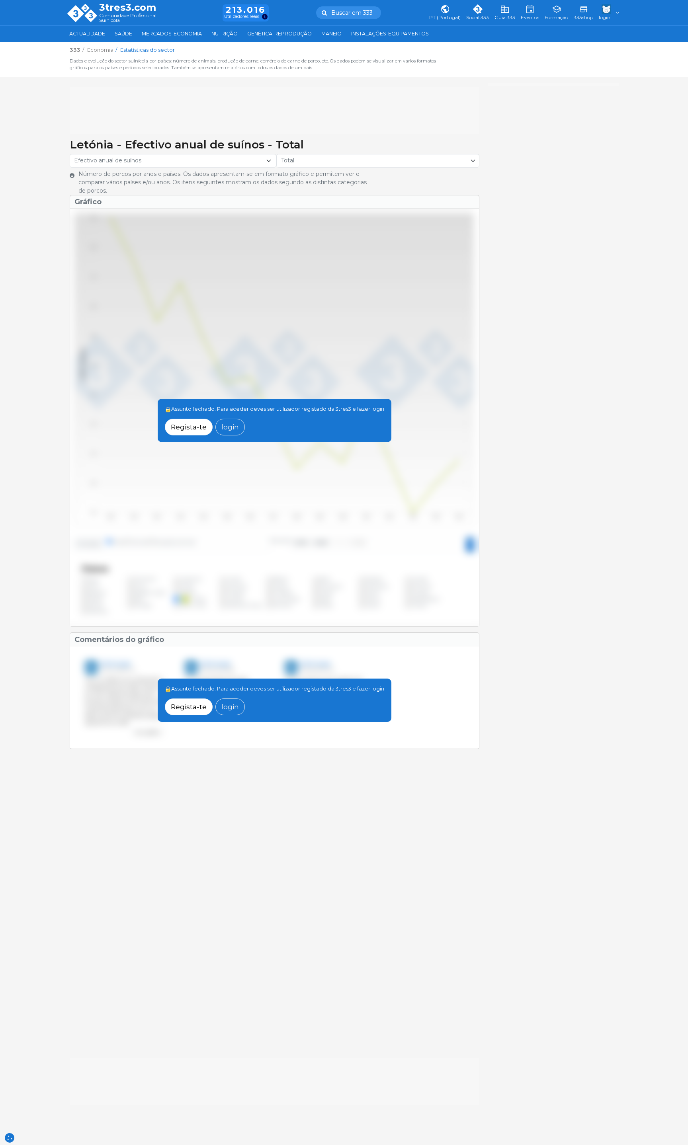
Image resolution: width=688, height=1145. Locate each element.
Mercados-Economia (172, 34)
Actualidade (87, 34)
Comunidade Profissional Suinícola (127, 18)
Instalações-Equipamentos (390, 34)
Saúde (123, 34)
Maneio (331, 34)
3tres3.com (127, 7)
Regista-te (189, 427)
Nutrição (224, 34)
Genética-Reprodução (279, 34)
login (230, 427)
